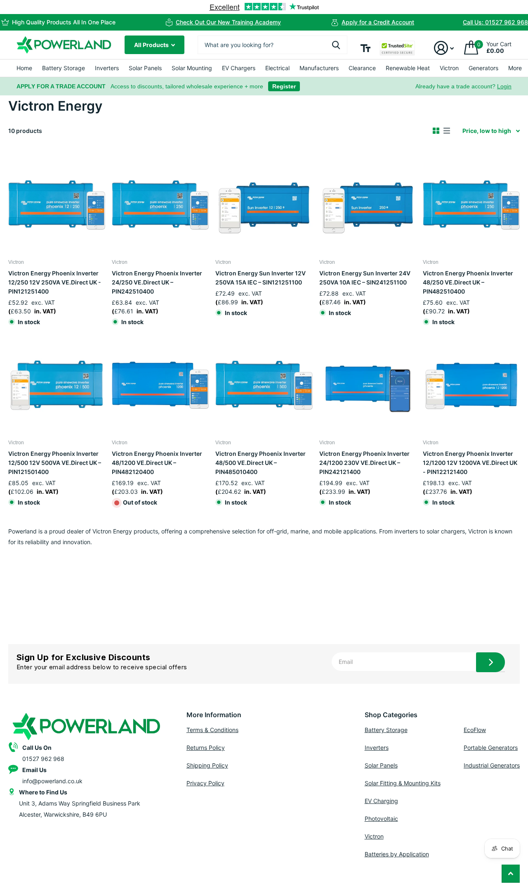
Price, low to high (486, 130)
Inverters (107, 67)
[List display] (446, 131)
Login (504, 86)
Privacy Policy (205, 783)
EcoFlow (475, 729)
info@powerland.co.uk (52, 780)
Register (284, 86)
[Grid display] (436, 131)
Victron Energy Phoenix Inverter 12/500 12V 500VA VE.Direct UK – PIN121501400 (54, 462)
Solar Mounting (192, 67)
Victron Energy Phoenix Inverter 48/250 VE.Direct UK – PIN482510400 (468, 282)
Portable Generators (491, 747)
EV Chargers (238, 67)
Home (24, 67)
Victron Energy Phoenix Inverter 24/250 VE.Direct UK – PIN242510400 (157, 282)
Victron (449, 67)
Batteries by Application (397, 854)
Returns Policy (205, 747)
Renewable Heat (408, 67)
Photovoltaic (381, 818)
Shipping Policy (207, 765)
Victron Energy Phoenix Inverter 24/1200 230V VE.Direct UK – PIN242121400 (364, 462)
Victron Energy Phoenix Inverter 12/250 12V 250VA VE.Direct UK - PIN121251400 (54, 282)
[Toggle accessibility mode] (365, 48)
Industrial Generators (492, 765)
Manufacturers (319, 67)
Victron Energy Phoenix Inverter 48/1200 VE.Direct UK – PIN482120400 (157, 462)
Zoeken (336, 45)
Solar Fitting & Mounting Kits (403, 783)
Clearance (362, 67)
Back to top (511, 874)
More (515, 67)
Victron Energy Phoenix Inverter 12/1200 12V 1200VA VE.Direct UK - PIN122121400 (470, 462)
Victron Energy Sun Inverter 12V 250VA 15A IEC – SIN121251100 (260, 278)
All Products (152, 44)
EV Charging (381, 800)
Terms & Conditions (212, 729)
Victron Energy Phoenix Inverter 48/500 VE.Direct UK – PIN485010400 (260, 462)
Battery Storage (63, 67)
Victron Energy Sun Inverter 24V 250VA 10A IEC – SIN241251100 (364, 278)
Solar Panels (145, 67)
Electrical (277, 67)
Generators (483, 67)
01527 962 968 (43, 758)
